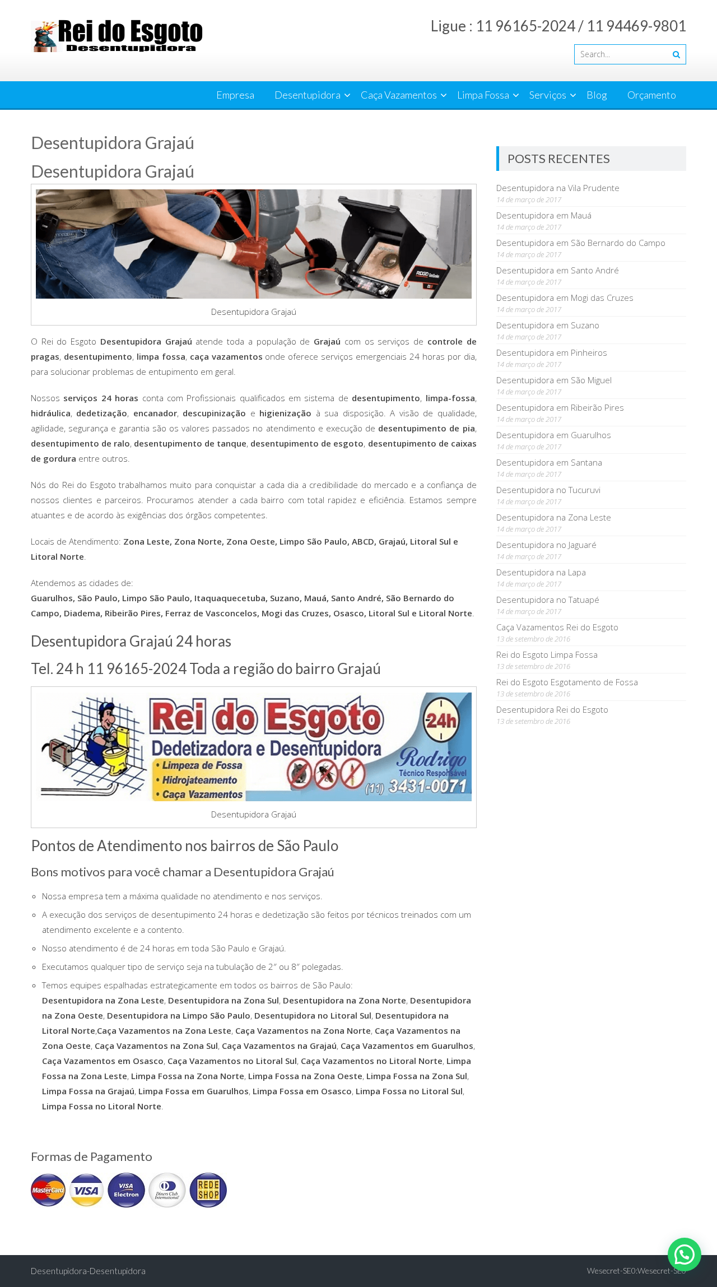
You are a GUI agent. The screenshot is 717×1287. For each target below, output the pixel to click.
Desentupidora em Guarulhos (553, 434)
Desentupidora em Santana (549, 462)
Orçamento (651, 95)
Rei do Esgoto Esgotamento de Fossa (567, 681)
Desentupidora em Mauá (544, 215)
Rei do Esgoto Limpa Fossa (547, 654)
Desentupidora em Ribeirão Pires (560, 407)
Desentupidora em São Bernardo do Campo (580, 242)
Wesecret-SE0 (661, 1270)
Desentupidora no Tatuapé (547, 599)
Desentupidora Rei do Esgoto (552, 709)
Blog (596, 95)
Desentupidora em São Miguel (554, 379)
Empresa (235, 95)
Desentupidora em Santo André (557, 270)
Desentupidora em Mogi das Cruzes (565, 297)
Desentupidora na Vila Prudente (558, 187)
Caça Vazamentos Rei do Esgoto (557, 627)
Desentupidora (307, 95)
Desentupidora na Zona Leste (553, 517)
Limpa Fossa (483, 95)
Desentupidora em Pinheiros (551, 352)
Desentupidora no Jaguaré (546, 544)
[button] (684, 1254)
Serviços (547, 95)
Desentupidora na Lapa (541, 572)
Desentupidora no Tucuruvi (548, 489)
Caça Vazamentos (399, 95)
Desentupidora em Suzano (547, 325)
